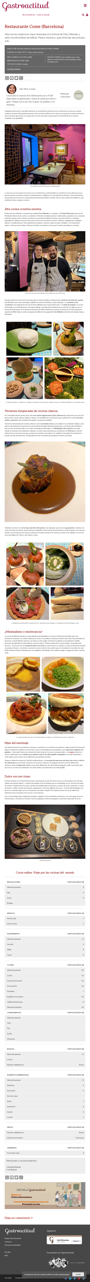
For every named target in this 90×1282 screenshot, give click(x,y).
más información (64, 1274)
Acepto (78, 1274)
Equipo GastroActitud (13, 1238)
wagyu (71, 752)
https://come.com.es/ (36, 52)
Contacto (8, 1242)
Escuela (7, 1252)
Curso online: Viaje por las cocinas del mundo (45, 872)
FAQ (6, 1255)
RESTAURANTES (28, 15)
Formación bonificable (13, 1245)
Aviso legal (8, 1278)
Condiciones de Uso (21, 1278)
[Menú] (85, 5)
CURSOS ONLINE (43, 15)
